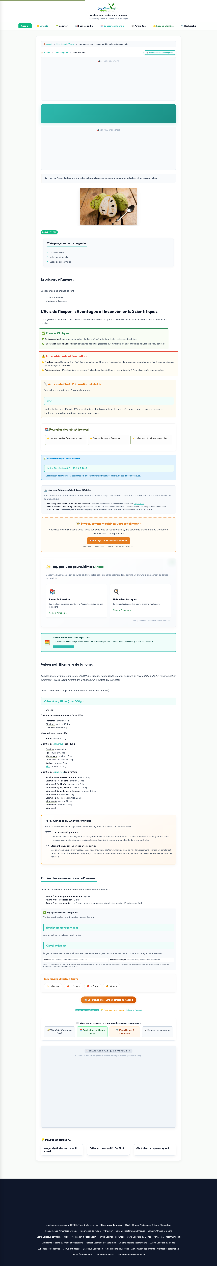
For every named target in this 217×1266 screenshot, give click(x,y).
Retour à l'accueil (134, 1010)
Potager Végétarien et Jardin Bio (101, 1242)
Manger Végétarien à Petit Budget (80, 1237)
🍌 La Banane (53, 986)
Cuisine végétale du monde (162, 1242)
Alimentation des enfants (143, 1249)
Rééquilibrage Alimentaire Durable (61, 1231)
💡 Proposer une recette (112, 1010)
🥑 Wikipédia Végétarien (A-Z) (59, 1032)
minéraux (58, 744)
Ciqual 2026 (139, 504)
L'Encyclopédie (61, 52)
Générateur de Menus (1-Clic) (115, 1225)
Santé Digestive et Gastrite (49, 1237)
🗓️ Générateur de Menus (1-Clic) (92, 1032)
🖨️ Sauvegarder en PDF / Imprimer (159, 52)
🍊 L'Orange (111, 986)
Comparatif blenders (105, 1254)
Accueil (25, 26)
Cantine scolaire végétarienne (133, 1242)
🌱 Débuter (62, 26)
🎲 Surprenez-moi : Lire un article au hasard (108, 1000)
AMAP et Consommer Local (167, 1237)
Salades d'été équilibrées (117, 1249)
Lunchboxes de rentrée (49, 1249)
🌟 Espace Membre (163, 26)
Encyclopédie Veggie (65, 44)
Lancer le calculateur (63, 646)
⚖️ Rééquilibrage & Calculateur (125, 1032)
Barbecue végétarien (93, 1249)
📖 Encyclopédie (84, 26)
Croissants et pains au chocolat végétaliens (62, 1242)
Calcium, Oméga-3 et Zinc (160, 1231)
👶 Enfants (42, 26)
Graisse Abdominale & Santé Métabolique (152, 1225)
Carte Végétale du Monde (139, 1237)
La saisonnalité (57, 252)
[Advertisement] (108, 81)
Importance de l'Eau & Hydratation (96, 1231)
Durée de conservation (60, 262)
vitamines (59, 772)
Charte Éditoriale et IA (82, 1254)
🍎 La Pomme (73, 986)
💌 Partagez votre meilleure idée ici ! (108, 540)
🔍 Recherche (188, 26)
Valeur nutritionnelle (59, 257)
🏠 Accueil (45, 52)
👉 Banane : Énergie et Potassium (105, 438)
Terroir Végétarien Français (111, 1237)
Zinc (48, 766)
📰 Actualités (138, 26)
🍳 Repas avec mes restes (157, 1030)
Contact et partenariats (168, 1249)
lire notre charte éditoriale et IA (66, 966)
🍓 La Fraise (92, 986)
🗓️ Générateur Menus (112, 26)
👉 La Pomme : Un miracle (150, 438)
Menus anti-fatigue (71, 1249)
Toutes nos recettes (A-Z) (87, 1010)
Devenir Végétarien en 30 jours (130, 1231)
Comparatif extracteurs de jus (131, 1254)
